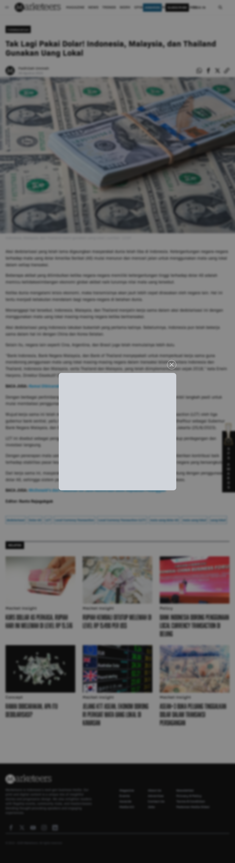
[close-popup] (171, 364)
